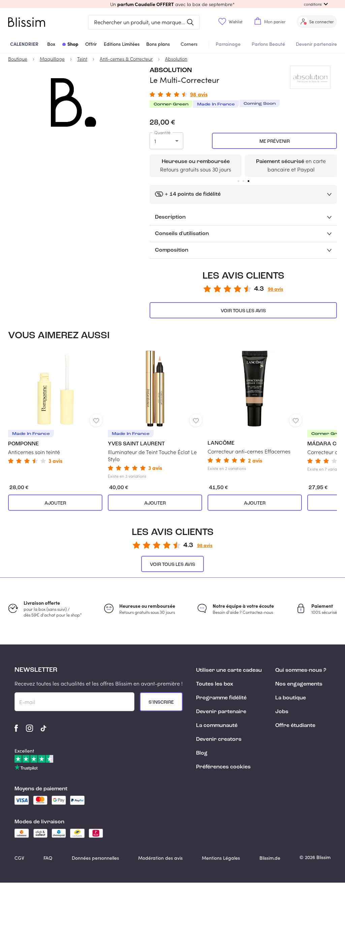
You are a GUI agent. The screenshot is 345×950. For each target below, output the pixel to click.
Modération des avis (160, 858)
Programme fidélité (221, 698)
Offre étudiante (295, 725)
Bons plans (158, 44)
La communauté (217, 725)
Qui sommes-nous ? (300, 670)
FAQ (47, 858)
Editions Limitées (121, 44)
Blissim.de (269, 858)
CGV (19, 858)
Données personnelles (95, 858)
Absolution (171, 70)
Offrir (91, 44)
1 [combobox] (155, 141)
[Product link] (55, 407)
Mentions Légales (221, 858)
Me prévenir (274, 141)
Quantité (162, 132)
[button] (172, 4)
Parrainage (228, 44)
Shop (73, 43)
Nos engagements (298, 684)
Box (51, 44)
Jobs (281, 712)
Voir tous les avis (243, 311)
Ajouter (55, 503)
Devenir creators (219, 739)
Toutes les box (214, 684)
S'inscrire (161, 702)
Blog (202, 753)
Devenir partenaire (316, 44)
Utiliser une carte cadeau (229, 670)
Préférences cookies (223, 767)
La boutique (290, 698)
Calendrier (24, 43)
